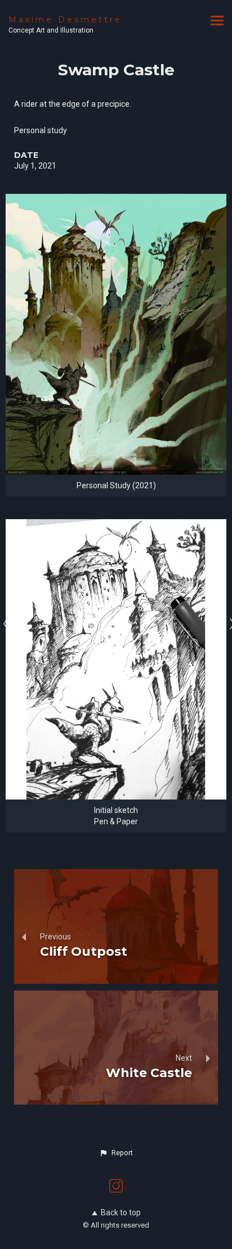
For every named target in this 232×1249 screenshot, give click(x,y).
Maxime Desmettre (65, 20)
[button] (116, 1153)
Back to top (121, 1212)
